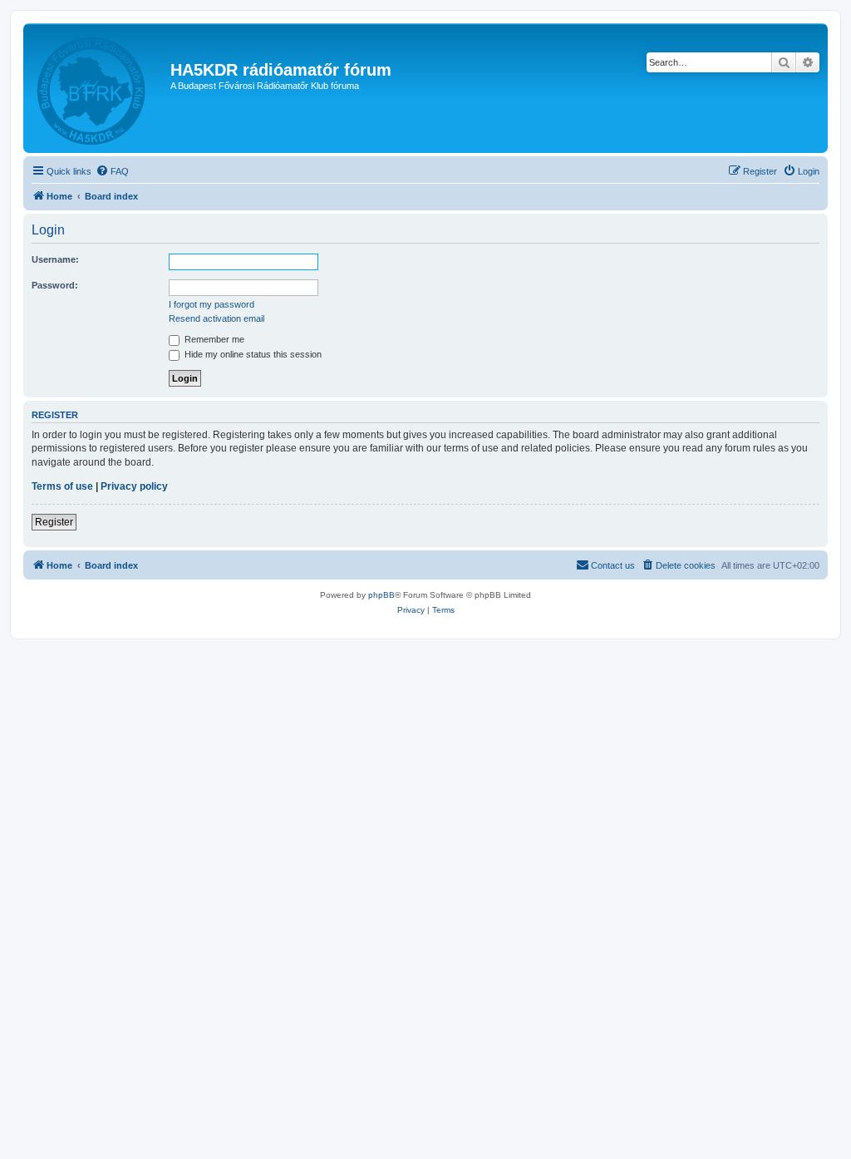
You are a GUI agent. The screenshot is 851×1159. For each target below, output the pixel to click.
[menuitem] (112, 171)
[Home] (98, 88)
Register (54, 522)
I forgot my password (211, 304)
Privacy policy (134, 486)
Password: (55, 285)
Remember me (213, 339)
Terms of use (62, 486)
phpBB (381, 594)
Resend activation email (216, 318)
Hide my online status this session (252, 354)
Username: (55, 259)
